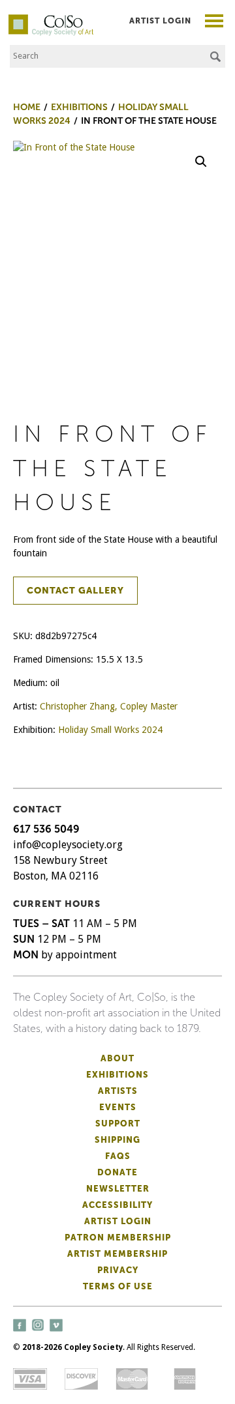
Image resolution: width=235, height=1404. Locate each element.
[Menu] (214, 22)
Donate (117, 1172)
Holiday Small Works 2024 (110, 729)
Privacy (117, 1270)
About (117, 1058)
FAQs (118, 1156)
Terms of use (118, 1286)
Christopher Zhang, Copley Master (109, 706)
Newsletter (117, 1189)
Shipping (117, 1140)
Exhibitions (117, 1075)
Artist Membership (117, 1254)
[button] (201, 161)
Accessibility (117, 1205)
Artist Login (160, 20)
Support (117, 1123)
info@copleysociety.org (68, 844)
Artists (118, 1091)
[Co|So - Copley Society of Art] (51, 19)
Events (117, 1107)
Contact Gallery (75, 590)
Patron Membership (118, 1237)
